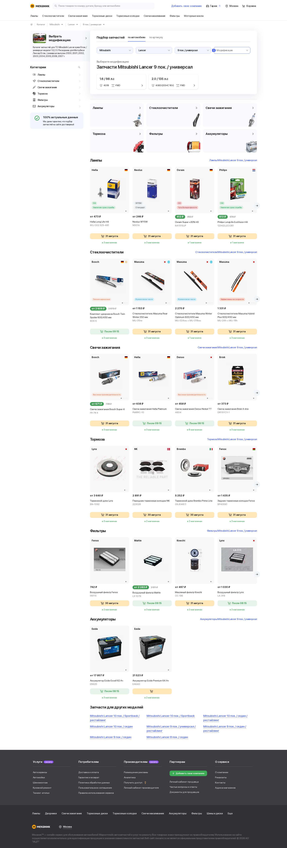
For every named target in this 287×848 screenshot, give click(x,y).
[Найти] (78, 67)
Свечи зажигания (72, 813)
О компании (221, 772)
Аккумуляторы (177, 813)
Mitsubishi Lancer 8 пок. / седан (167, 737)
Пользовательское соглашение (95, 787)
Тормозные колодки (125, 813)
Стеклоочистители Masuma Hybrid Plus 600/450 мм (236, 317)
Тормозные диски (97, 813)
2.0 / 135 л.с (160, 79)
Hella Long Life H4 (99, 223)
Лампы (36, 813)
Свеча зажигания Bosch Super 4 (107, 411)
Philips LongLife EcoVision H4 (233, 224)
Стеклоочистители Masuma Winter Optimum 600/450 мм (193, 317)
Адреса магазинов (225, 787)
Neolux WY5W (140, 223)
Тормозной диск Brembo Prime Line (193, 502)
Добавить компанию (186, 5)
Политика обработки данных (94, 782)
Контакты (220, 782)
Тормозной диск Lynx (101, 502)
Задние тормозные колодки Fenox (236, 502)
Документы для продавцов (184, 792)
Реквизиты (221, 777)
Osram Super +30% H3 (187, 224)
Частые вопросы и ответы (183, 787)
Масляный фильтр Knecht (188, 594)
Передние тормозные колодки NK (151, 502)
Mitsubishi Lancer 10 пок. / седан (111, 726)
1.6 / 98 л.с (107, 79)
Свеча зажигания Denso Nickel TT (193, 411)
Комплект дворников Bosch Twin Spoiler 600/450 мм (107, 317)
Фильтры (196, 813)
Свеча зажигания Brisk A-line (233, 411)
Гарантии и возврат (88, 777)
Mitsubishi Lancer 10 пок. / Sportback (171, 715)
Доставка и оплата (88, 772)
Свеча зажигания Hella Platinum (150, 411)
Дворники (51, 813)
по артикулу (156, 37)
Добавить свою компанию (190, 773)
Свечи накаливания (153, 813)
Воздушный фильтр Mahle (147, 594)
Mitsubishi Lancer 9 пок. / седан (110, 737)
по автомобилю (136, 37)
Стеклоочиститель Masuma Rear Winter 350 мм (150, 317)
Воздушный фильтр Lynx (231, 594)
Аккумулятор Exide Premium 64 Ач (151, 682)
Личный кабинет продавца (184, 781)
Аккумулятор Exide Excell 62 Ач (106, 682)
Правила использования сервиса (96, 793)
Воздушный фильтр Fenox (104, 594)
